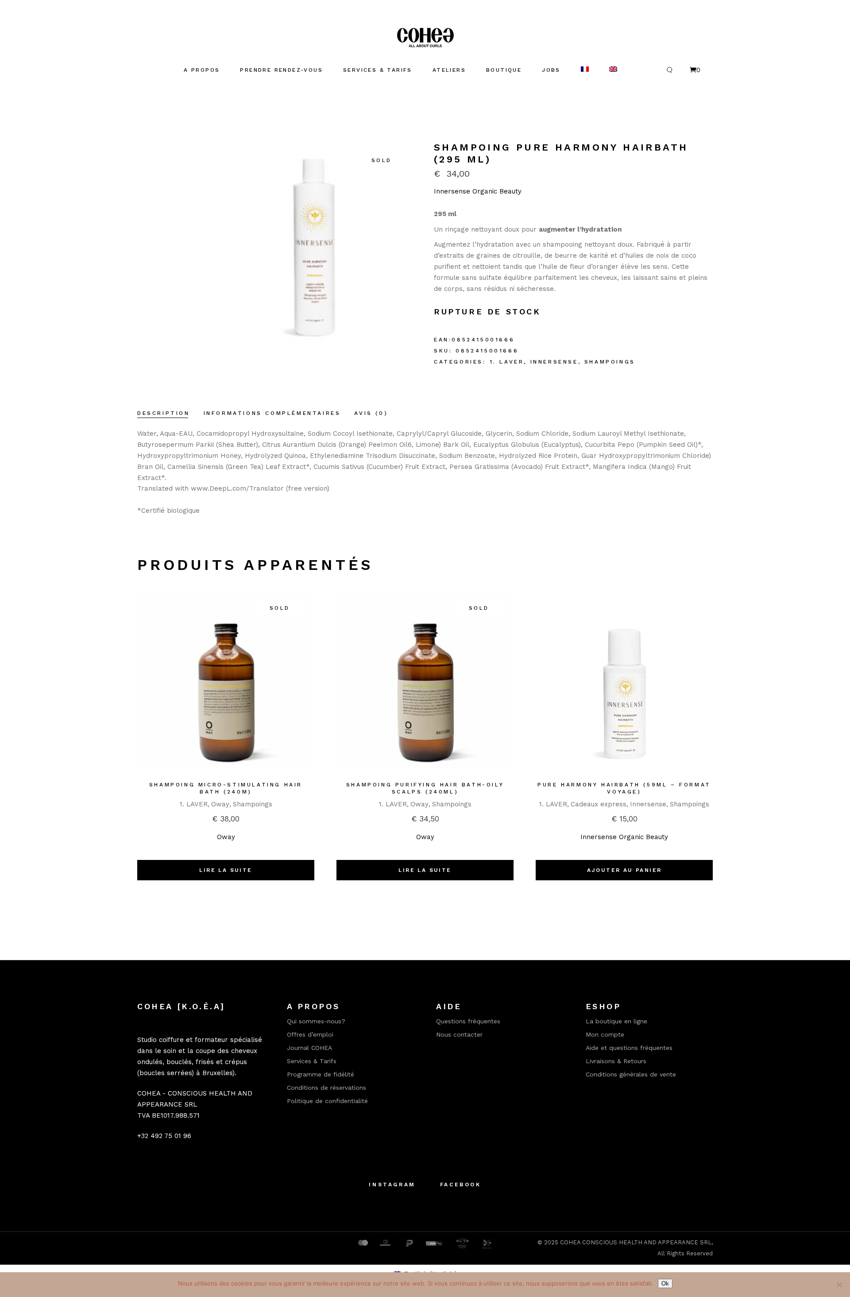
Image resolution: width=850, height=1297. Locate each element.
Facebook (460, 1184)
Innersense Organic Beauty (478, 191)
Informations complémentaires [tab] (272, 413)
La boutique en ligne (616, 1021)
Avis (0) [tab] (371, 413)
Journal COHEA (309, 1047)
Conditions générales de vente (631, 1074)
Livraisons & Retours (616, 1061)
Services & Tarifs (311, 1061)
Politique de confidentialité (327, 1100)
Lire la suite (225, 870)
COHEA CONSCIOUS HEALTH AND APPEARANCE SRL (635, 1242)
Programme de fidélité (320, 1074)
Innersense (554, 362)
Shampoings (609, 362)
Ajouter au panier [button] (624, 870)
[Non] (839, 1284)
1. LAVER (507, 362)
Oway (220, 804)
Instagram (392, 1184)
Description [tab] (163, 413)
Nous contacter (459, 1034)
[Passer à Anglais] (613, 70)
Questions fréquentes (468, 1021)
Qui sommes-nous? (316, 1021)
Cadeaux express (598, 804)
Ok (665, 1283)
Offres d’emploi (310, 1034)
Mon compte (605, 1034)
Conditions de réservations (326, 1087)
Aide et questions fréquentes (629, 1047)
